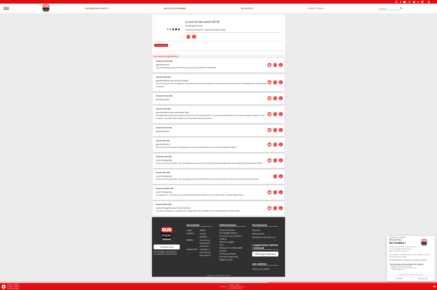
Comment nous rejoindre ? (231, 236)
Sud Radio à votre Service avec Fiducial (205, 252)
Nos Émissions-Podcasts (97, 8)
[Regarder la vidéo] (269, 65)
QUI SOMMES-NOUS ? (228, 233)
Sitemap (222, 251)
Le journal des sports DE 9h (202, 22)
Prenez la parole (316, 8)
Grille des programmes (174, 8)
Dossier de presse (227, 230)
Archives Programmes (228, 256)
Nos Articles (247, 8)
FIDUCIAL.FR (256, 230)
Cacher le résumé (161, 45)
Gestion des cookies (260, 269)
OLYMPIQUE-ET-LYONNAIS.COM (264, 237)
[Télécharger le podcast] (194, 37)
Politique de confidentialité (230, 248)
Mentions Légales (226, 242)
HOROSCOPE (192, 249)
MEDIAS (190, 240)
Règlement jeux (226, 259)
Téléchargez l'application (265, 254)
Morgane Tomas (196, 25)
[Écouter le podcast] (188, 37)
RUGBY (203, 230)
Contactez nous (167, 247)
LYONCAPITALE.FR (258, 233)
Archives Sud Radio (227, 253)
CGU (221, 245)
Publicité (223, 239)
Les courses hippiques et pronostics (205, 243)
